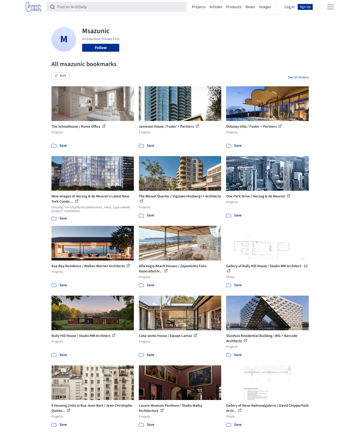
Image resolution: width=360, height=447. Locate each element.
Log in (290, 7)
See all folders (298, 77)
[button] (60, 75)
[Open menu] (331, 7)
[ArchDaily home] (34, 7)
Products (233, 7)
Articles (216, 7)
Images (265, 7)
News (250, 7)
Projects (199, 7)
